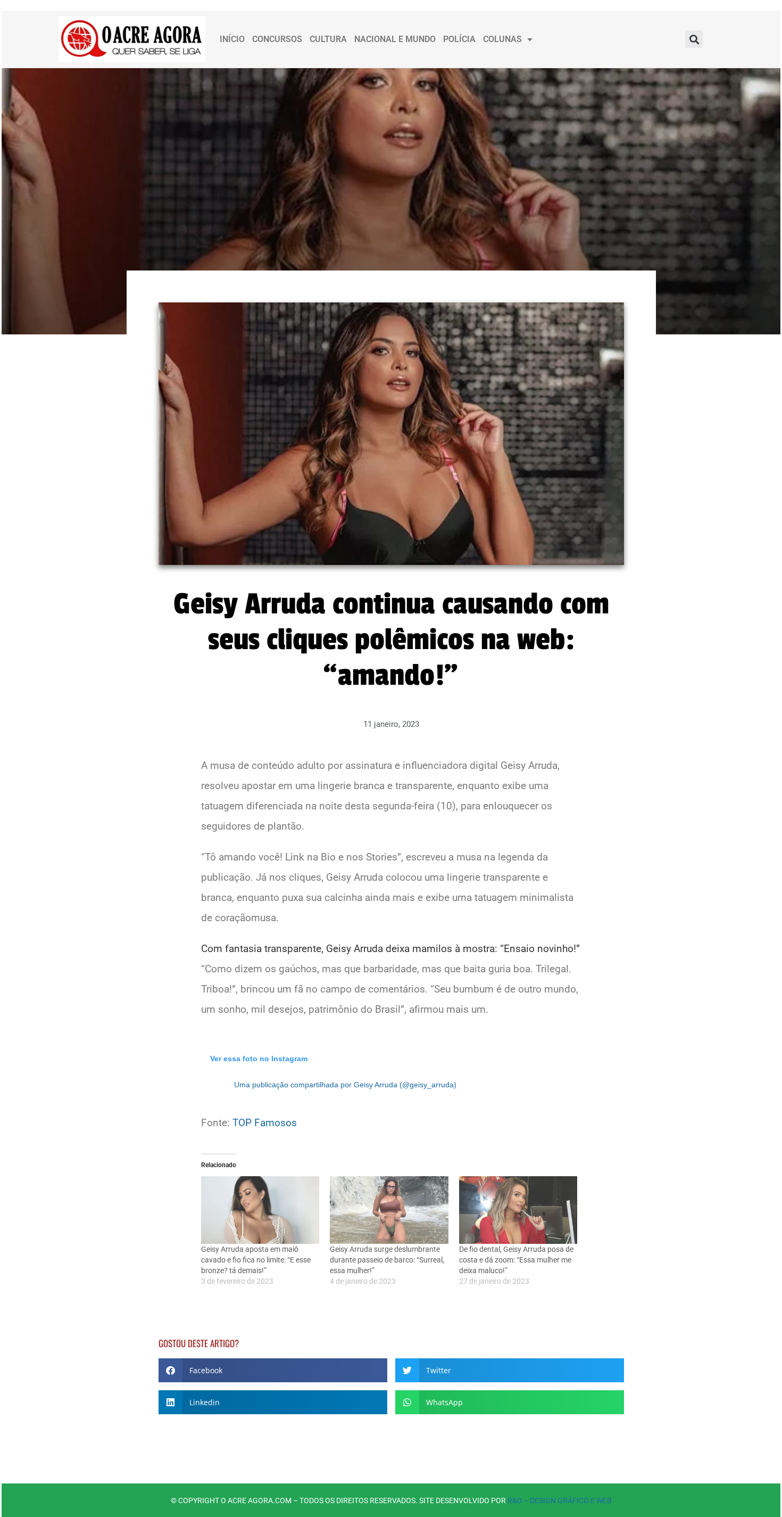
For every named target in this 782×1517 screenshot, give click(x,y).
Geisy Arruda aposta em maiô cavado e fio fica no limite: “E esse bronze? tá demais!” (256, 1260)
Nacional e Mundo (395, 39)
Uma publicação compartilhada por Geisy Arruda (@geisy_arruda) (345, 1084)
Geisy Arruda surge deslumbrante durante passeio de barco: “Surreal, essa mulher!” (387, 1260)
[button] (694, 39)
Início (232, 39)
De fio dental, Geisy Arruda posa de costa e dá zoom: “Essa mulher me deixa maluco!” (516, 1260)
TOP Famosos (264, 1123)
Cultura (328, 39)
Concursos (277, 39)
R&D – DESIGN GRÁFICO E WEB (560, 1500)
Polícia (459, 39)
